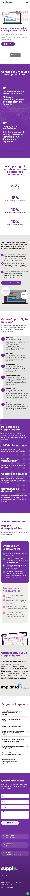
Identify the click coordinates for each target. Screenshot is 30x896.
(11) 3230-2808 (10, 837)
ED (11, 884)
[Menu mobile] (27, 2)
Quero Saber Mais (13, 109)
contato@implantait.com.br (13, 854)
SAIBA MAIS (8, 44)
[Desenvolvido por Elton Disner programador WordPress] (15, 868)
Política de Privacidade (7, 887)
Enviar (10, 823)
